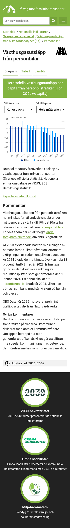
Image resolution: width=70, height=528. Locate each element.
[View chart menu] (63, 121)
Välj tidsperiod (44, 103)
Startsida (9, 32)
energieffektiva (52, 227)
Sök (53, 21)
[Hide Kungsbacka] (41, 160)
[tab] (11, 70)
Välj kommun (11, 103)
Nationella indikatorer (33, 32)
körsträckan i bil (14, 284)
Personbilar (52, 41)
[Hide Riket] (25, 160)
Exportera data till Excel (19, 196)
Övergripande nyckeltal (18, 36)
